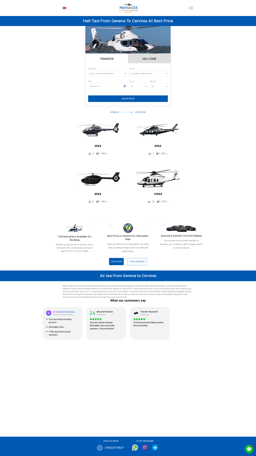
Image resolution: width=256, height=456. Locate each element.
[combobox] (107, 73)
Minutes (153, 81)
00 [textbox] (152, 86)
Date (90, 81)
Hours (131, 81)
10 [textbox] (132, 86)
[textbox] (107, 74)
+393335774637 (114, 448)
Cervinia (140, 112)
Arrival (132, 68)
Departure (92, 68)
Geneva (114, 112)
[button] (249, 449)
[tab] (106, 58)
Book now (116, 261)
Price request (137, 261)
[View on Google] (92, 313)
